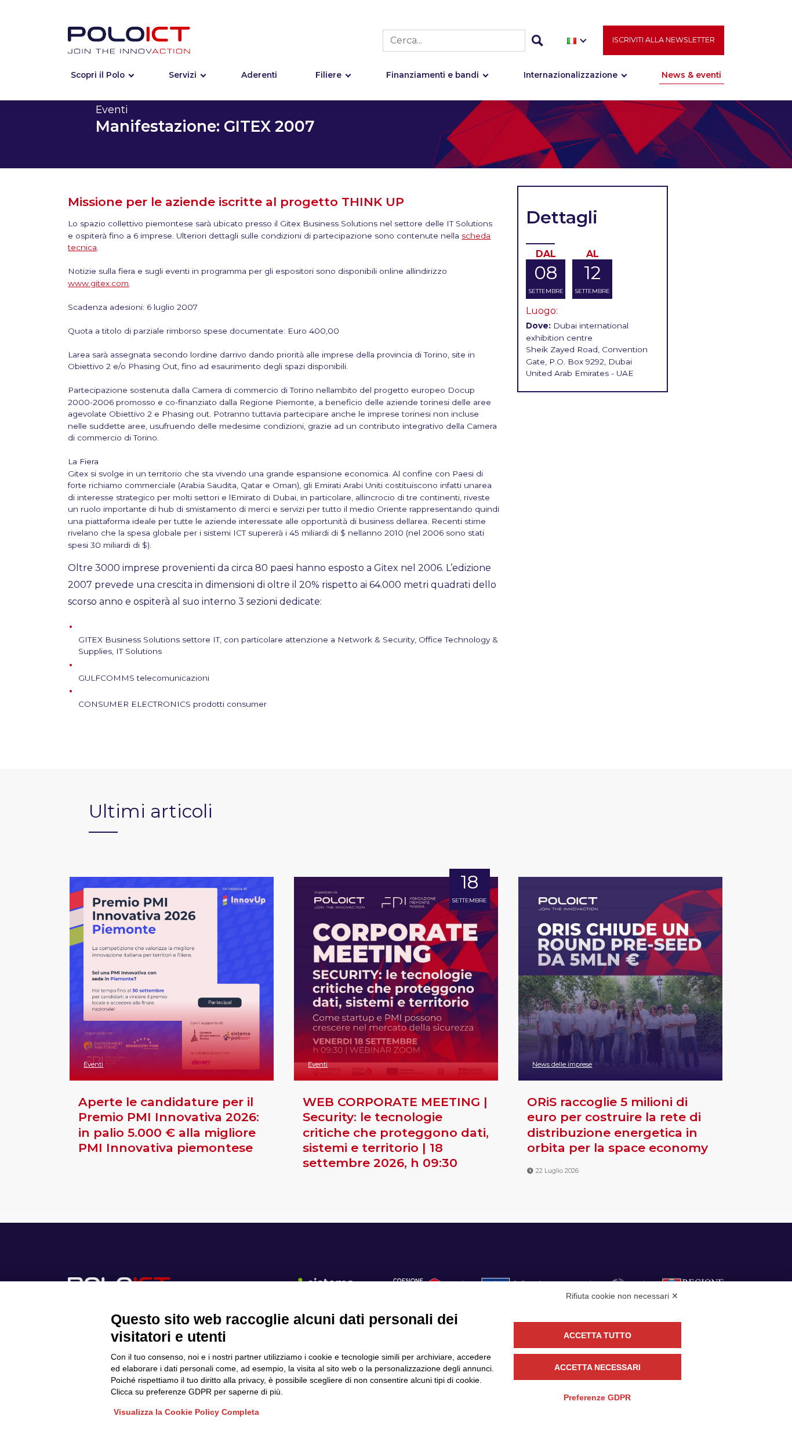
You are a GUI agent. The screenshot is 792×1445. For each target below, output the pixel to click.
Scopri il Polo (98, 75)
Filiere (328, 75)
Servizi (183, 75)
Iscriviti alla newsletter (663, 39)
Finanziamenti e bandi (432, 75)
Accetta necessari (597, 1367)
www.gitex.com (98, 283)
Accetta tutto (597, 1335)
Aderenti (259, 75)
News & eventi (691, 75)
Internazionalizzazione (570, 75)
